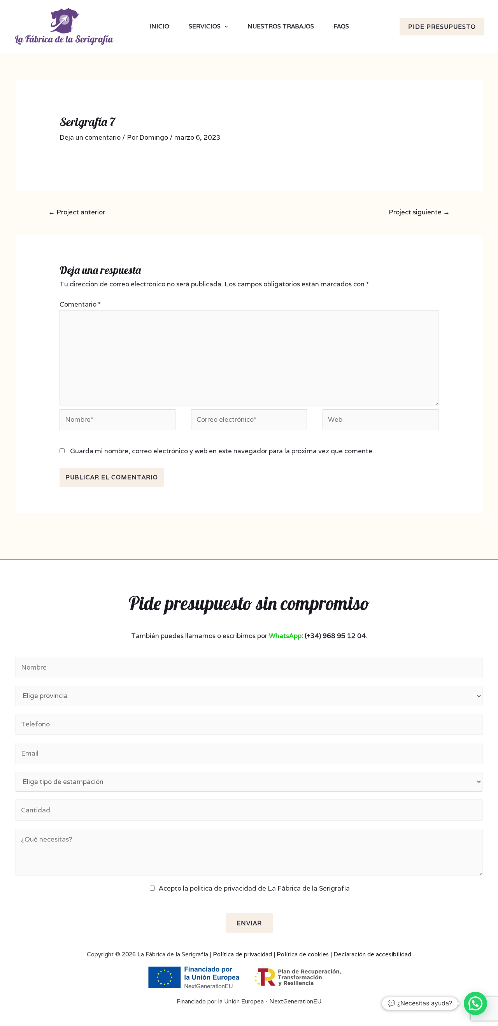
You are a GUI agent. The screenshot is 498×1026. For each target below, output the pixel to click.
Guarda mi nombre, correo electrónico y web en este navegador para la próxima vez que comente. (222, 451)
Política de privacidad (242, 954)
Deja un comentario (90, 137)
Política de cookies (303, 954)
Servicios (205, 26)
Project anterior (76, 212)
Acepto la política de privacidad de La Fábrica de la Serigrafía (254, 888)
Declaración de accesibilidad (372, 954)
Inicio (159, 26)
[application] (224, 26)
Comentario (80, 304)
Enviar (249, 923)
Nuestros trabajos (280, 26)
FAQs (341, 26)
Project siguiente (419, 212)
